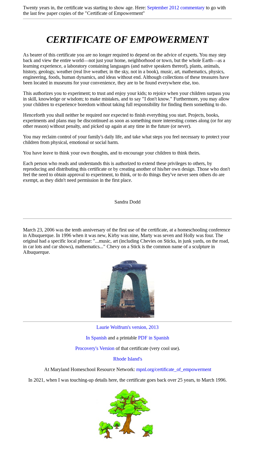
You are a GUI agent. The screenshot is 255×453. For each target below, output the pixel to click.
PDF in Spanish (153, 337)
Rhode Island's (127, 358)
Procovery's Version (94, 348)
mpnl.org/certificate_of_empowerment (173, 369)
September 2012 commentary (176, 7)
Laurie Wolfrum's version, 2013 (127, 327)
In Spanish (96, 337)
